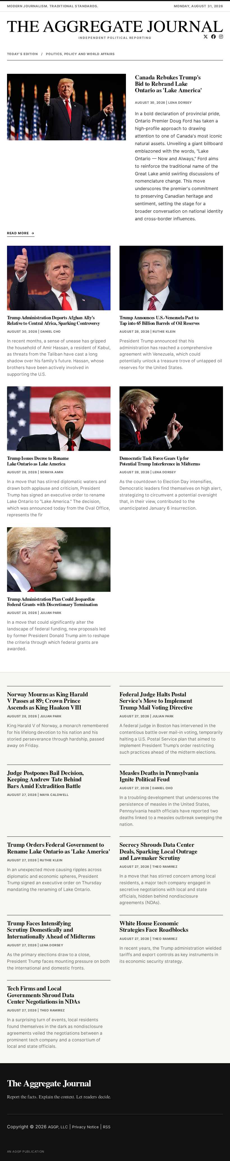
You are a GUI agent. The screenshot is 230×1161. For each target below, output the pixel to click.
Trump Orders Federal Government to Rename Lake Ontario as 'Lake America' (58, 847)
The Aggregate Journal (49, 1082)
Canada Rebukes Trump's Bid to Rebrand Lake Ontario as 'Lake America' (168, 83)
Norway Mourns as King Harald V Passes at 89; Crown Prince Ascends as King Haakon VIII (47, 700)
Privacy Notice (85, 1127)
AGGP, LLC (58, 1127)
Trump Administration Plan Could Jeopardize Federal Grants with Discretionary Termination (52, 601)
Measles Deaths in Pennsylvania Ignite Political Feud (158, 775)
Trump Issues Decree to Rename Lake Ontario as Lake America (38, 461)
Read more (18, 233)
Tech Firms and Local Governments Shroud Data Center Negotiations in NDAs (43, 995)
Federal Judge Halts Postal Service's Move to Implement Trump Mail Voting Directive (155, 700)
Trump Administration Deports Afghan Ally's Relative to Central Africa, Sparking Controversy (53, 320)
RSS (107, 1127)
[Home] (115, 26)
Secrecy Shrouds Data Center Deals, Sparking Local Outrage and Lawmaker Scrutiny (158, 851)
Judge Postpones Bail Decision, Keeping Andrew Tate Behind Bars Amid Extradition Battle (45, 779)
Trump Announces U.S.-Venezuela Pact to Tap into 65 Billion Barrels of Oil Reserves (159, 320)
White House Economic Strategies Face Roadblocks (153, 926)
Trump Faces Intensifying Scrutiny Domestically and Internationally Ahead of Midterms (51, 929)
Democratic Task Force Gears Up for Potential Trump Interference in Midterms (159, 461)
